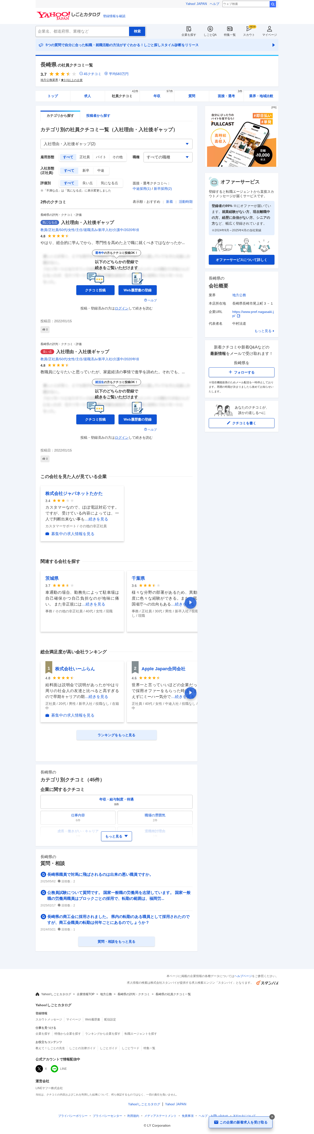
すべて (68, 157)
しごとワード (130, 1048)
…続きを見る (96, 519)
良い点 (87, 183)
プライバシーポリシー (73, 1116)
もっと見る (263, 331)
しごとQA (210, 35)
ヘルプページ (243, 976)
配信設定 (110, 1019)
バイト (101, 157)
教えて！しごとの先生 (50, 1048)
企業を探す (189, 35)
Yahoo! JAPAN (196, 4)
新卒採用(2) (163, 189)
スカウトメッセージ (49, 1019)
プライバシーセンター (107, 1116)
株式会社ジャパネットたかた (74, 493)
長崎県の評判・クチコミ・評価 (61, 215)
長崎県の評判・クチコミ (134, 994)
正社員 (84, 157)
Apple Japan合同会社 (163, 668)
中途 (100, 170)
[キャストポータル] (241, 166)
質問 (191, 96)
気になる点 (109, 183)
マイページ (269, 35)
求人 (87, 96)
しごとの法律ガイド (82, 1048)
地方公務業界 (49, 80)
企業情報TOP (85, 994)
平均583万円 (119, 74)
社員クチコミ (125, 94)
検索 (273, 4)
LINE (63, 1068)
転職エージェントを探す (141, 1033)
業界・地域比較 (261, 96)
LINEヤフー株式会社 (49, 1088)
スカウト (249, 35)
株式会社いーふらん (75, 668)
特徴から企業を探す (67, 1033)
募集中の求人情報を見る (72, 534)
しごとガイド (109, 1048)
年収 (163, 94)
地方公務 (239, 295)
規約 (133, 1116)
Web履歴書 (92, 1019)
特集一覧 (230, 35)
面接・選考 (230, 94)
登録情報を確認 (114, 16)
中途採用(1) (142, 189)
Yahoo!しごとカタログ (56, 994)
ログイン (122, 308)
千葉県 (138, 578)
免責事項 (188, 1116)
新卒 (85, 170)
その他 (117, 157)
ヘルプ (214, 4)
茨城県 (52, 578)
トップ (53, 96)
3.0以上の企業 (73, 80)
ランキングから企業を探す (102, 1033)
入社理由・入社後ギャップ (87, 222)
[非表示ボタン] (272, 1117)
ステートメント (160, 1116)
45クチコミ (92, 74)
